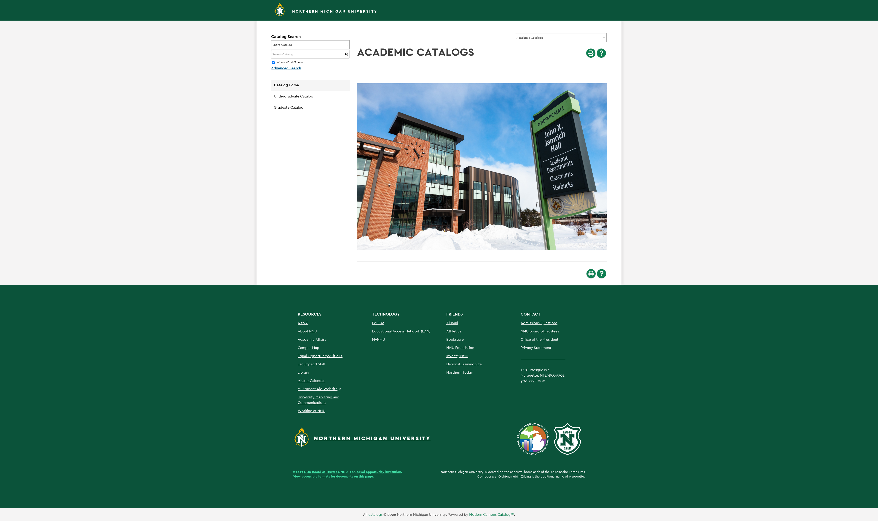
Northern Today (459, 372)
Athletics (453, 331)
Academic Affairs (312, 339)
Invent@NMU (457, 356)
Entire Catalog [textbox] (282, 45)
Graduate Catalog (288, 107)
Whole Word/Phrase (290, 62)
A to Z (303, 323)
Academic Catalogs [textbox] (530, 38)
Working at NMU (311, 410)
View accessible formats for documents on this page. (333, 476)
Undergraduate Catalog (293, 96)
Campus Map (308, 347)
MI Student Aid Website (317, 388)
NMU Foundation (460, 347)
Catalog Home (286, 85)
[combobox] (561, 37)
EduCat (378, 323)
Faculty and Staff (311, 364)
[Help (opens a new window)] (601, 53)
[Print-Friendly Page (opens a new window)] (590, 53)
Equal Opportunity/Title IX (320, 356)
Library (303, 372)
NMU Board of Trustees (540, 331)
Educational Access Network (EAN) (401, 331)
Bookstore (455, 339)
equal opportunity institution (378, 472)
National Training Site (464, 364)
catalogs (375, 514)
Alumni (452, 323)
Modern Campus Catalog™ (491, 514)
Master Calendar (311, 380)
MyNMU (378, 339)
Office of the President (539, 339)
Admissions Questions (539, 323)
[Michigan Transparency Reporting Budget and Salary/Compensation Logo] (535, 438)
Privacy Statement (536, 347)
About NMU (307, 331)
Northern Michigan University (334, 11)
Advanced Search (286, 68)
